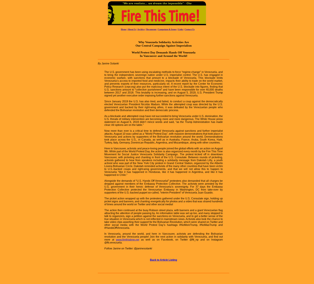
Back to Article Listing (163, 260)
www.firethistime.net (127, 239)
